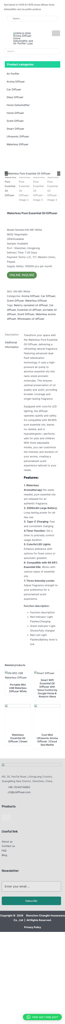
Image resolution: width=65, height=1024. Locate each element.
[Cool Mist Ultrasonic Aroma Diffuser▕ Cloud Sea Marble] (47, 706)
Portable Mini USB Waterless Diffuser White (18, 688)
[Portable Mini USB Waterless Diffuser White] (18, 673)
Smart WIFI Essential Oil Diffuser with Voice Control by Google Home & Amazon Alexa (47, 688)
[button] (42, 1017)
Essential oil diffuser (29, 309)
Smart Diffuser (15, 128)
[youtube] (18, 27)
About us (7, 841)
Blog (4, 855)
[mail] (28, 27)
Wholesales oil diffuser (30, 318)
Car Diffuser (48, 296)
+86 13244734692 (19, 787)
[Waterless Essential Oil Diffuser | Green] (18, 706)
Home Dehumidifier (18, 105)
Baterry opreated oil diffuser (31, 305)
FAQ (4, 850)
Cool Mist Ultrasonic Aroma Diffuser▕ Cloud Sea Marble (47, 739)
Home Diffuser (15, 112)
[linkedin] (23, 27)
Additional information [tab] (12, 345)
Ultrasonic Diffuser (18, 136)
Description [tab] (12, 334)
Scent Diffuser (15, 300)
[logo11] (31, 764)
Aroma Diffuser (30, 296)
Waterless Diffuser (36, 300)
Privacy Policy (32, 927)
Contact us (8, 846)
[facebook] (13, 27)
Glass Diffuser (15, 97)
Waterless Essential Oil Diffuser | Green (17, 738)
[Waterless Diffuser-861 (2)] (32, 173)
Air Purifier (13, 73)
